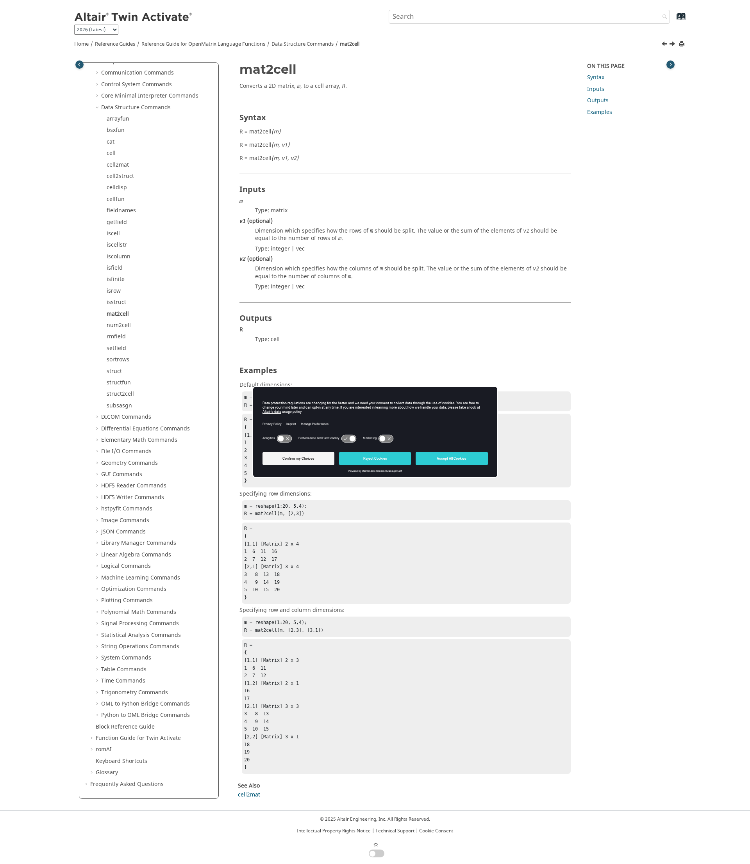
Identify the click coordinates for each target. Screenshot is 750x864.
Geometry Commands (129, 463)
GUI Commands (121, 474)
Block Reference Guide (125, 727)
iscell (113, 233)
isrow (114, 291)
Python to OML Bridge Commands (145, 715)
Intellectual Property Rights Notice (334, 830)
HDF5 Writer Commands (132, 497)
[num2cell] (673, 45)
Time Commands (123, 681)
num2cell (119, 325)
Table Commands (123, 669)
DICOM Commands (126, 417)
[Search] (663, 17)
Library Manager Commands (138, 543)
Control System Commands (136, 84)
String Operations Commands (140, 646)
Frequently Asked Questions (127, 784)
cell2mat (118, 165)
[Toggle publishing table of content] (79, 64)
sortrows (118, 360)
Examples (599, 112)
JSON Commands (123, 532)
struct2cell (120, 394)
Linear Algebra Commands (136, 555)
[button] (98, 73)
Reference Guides (115, 44)
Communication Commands (137, 73)
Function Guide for (138, 738)
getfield (117, 222)
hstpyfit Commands (126, 509)
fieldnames (121, 210)
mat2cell (349, 44)
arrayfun (118, 119)
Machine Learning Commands (140, 578)
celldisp (117, 187)
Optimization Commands (133, 589)
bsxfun (116, 130)
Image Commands (125, 520)
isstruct (116, 302)
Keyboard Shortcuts (121, 761)
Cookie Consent (436, 830)
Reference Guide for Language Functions (203, 44)
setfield (116, 348)
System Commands (126, 658)
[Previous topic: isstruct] (665, 45)
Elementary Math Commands (139, 440)
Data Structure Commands (302, 44)
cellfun (116, 199)
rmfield (116, 336)
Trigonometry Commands (134, 692)
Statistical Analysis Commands (141, 635)
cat (110, 142)
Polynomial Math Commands (138, 612)
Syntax (595, 77)
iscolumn (118, 256)
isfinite (116, 279)
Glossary (107, 772)
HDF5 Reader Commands (133, 486)
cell (111, 153)
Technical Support (394, 830)
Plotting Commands (127, 600)
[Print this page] (682, 44)
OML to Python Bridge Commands (145, 704)
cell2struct (120, 176)
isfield (115, 268)
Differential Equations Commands (145, 429)
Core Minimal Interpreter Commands (149, 96)
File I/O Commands (126, 451)
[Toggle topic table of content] (670, 64)
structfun (119, 383)
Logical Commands (126, 566)
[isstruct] (665, 45)
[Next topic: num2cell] (673, 45)
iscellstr (117, 245)
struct (114, 371)
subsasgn (119, 406)
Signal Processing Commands (140, 623)
